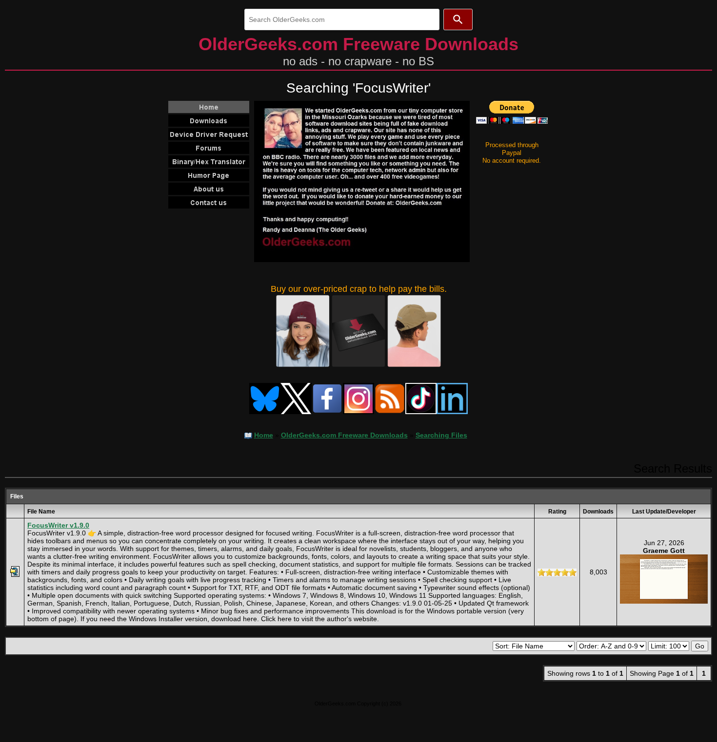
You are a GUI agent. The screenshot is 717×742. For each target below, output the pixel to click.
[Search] (458, 19)
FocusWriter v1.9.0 (58, 525)
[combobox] (341, 19)
